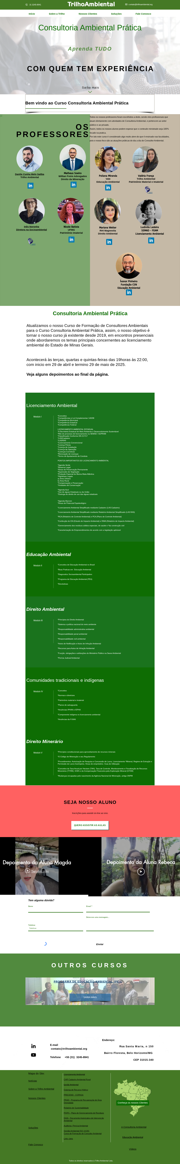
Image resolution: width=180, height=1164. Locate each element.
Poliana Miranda (108, 175)
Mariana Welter (107, 227)
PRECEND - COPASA (73, 1095)
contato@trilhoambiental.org (69, 1048)
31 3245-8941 (35, 5)
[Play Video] (141, 871)
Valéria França (146, 175)
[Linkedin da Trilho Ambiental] (33, 1046)
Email (88, 906)
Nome (30, 906)
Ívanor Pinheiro (128, 281)
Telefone (31, 925)
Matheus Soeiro (73, 173)
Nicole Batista (71, 226)
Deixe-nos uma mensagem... (97, 917)
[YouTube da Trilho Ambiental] (33, 1055)
